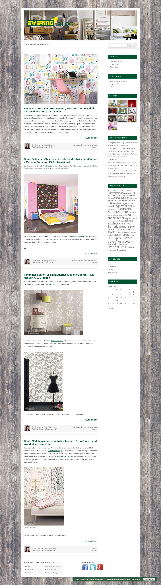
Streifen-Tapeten (123, 232)
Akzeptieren (149, 579)
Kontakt (27, 566)
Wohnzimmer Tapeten (121, 249)
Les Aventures (30, 115)
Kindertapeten (124, 209)
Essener (44, 115)
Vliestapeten (123, 241)
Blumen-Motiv (80, 236)
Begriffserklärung (116, 84)
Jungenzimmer (122, 206)
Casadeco (133, 198)
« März (110, 308)
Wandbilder (122, 244)
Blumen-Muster (121, 195)
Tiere (133, 235)
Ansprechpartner (115, 64)
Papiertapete (131, 218)
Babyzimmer (115, 193)
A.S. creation (113, 191)
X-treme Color (82, 166)
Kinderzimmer (118, 212)
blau (129, 193)
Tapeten (94, 147)
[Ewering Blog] (80, 39)
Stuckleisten (112, 267)
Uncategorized (112, 272)
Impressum (28, 573)
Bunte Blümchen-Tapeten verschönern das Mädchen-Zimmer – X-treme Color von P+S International (60, 161)
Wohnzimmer (118, 247)
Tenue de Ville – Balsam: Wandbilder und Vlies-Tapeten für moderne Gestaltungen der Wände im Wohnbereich (122, 173)
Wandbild (112, 244)
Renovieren (120, 223)
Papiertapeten (113, 221)
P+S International (47, 166)
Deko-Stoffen (65, 456)
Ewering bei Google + (52, 573)
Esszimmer (129, 200)
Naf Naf (50, 284)
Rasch (122, 221)
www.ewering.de (115, 61)
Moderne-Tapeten (117, 215)
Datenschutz (29, 569)
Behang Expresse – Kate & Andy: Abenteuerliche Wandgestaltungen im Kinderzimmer (122, 157)
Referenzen (114, 67)
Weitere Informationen (133, 579)
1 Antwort (94, 548)
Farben (110, 264)
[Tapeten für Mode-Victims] (44, 525)
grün (119, 203)
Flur (110, 203)
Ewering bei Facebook (52, 566)
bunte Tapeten (121, 197)
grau (115, 203)
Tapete (117, 234)
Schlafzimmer (118, 226)
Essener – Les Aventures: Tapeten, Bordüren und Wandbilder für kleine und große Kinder (59, 110)
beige (125, 193)
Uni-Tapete (59, 236)
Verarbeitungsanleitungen (118, 81)
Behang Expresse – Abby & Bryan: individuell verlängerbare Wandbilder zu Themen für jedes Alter (122, 165)
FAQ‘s (112, 87)
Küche (130, 212)
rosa (129, 223)
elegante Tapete (115, 200)
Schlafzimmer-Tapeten (121, 228)
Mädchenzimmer (57, 341)
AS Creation (126, 190)
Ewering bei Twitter (51, 569)
